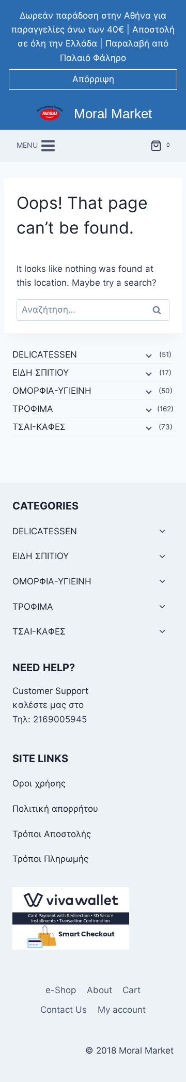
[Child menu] (147, 355)
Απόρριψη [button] (93, 79)
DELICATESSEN (44, 354)
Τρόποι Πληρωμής (50, 859)
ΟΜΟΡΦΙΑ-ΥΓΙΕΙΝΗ (51, 390)
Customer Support (50, 691)
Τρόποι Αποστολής (51, 834)
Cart (131, 990)
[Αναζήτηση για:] (93, 309)
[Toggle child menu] (162, 531)
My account (122, 1009)
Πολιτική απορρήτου (55, 808)
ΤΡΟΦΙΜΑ (32, 409)
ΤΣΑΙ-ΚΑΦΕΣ (39, 427)
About (99, 990)
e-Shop (60, 990)
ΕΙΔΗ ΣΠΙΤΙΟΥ (40, 372)
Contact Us (63, 1009)
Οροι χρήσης (39, 783)
